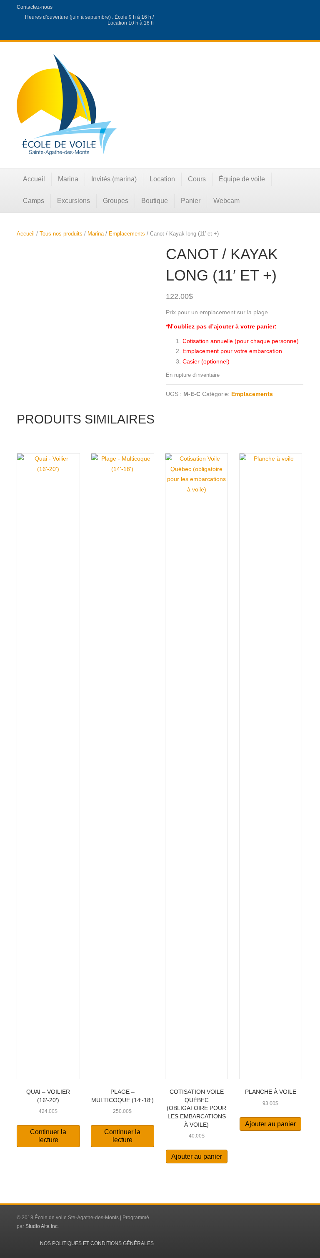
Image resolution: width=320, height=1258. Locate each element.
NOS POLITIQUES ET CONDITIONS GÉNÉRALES (97, 1243)
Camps (33, 200)
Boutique (154, 200)
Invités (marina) (114, 179)
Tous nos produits (61, 234)
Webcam (226, 200)
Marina (68, 179)
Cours (197, 179)
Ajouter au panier (196, 1156)
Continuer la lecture (48, 1135)
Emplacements (127, 234)
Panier (190, 200)
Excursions (73, 200)
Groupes (115, 200)
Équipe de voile (242, 179)
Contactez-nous (34, 7)
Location (162, 179)
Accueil (34, 179)
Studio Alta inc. (42, 1226)
